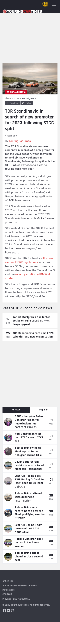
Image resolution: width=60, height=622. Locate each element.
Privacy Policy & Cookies (16, 598)
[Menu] (54, 4)
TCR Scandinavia (16, 92)
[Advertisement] (30, 32)
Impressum (8, 590)
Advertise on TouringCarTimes (19, 585)
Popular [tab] (43, 409)
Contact (7, 594)
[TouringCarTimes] (22, 11)
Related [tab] (16, 409)
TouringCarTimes (20, 141)
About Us (7, 581)
